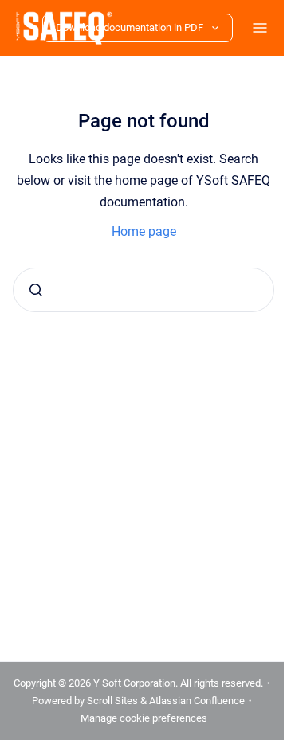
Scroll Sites (113, 701)
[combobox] (137, 289)
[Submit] (36, 290)
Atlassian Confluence (198, 701)
